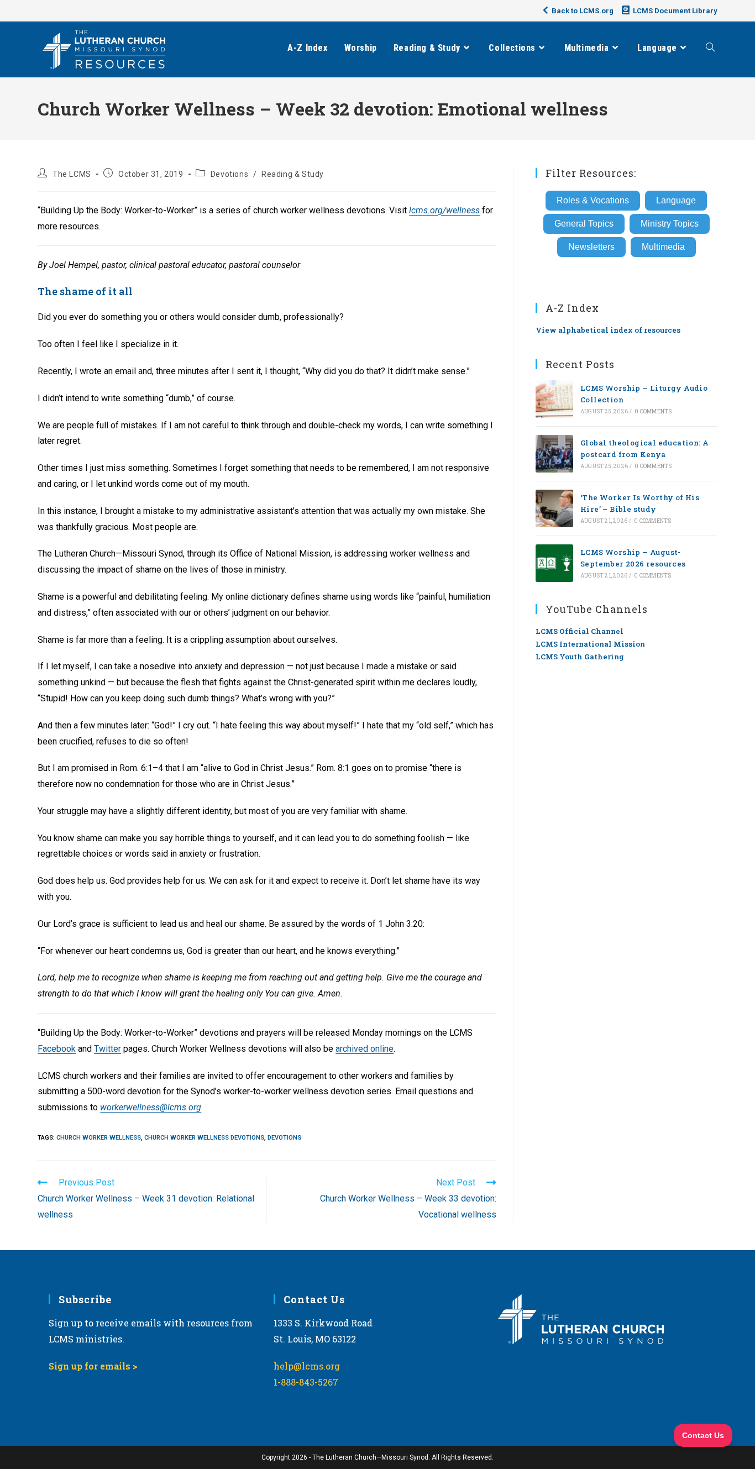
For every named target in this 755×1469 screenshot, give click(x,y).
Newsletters (591, 246)
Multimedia (663, 246)
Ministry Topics (670, 223)
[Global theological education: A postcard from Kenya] (554, 454)
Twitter (107, 1048)
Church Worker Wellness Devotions (204, 1137)
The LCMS (72, 174)
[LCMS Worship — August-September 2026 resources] (554, 563)
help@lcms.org (307, 1366)
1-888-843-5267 (306, 1382)
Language (676, 200)
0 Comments (653, 411)
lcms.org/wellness (444, 210)
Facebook (57, 1048)
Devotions (229, 174)
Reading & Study (292, 174)
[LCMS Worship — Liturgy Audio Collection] (554, 399)
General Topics (584, 223)
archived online (364, 1048)
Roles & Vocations (593, 200)
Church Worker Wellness (98, 1137)
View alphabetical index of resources (608, 330)
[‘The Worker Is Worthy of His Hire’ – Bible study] (554, 508)
